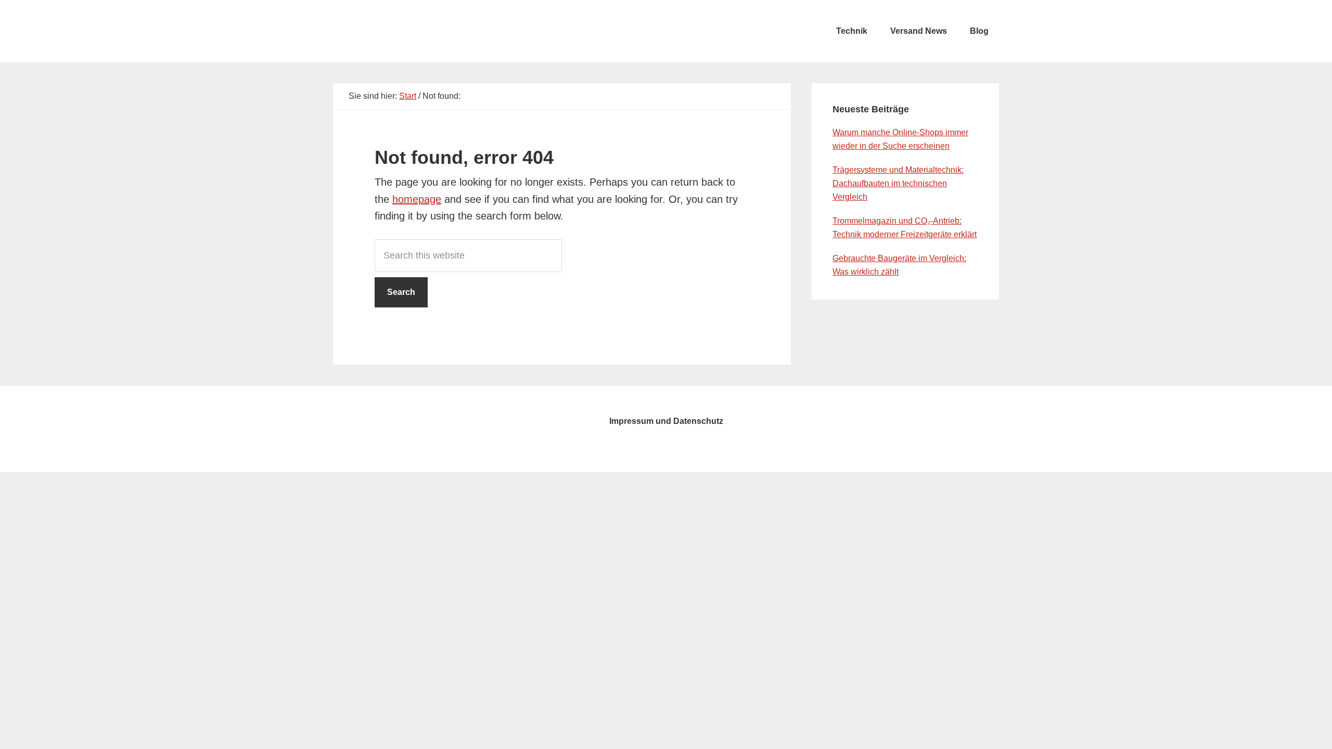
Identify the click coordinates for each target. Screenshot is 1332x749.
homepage (416, 199)
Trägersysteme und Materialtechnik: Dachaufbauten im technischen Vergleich (898, 183)
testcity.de (411, 31)
